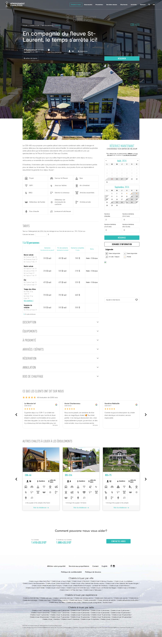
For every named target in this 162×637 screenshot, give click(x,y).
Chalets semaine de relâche (106, 600)
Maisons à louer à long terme (91, 602)
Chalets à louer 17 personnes (59, 617)
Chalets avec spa (45, 598)
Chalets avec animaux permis (83, 598)
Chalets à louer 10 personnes (120, 612)
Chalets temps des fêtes (57, 602)
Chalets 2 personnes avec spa (63, 598)
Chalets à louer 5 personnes (120, 610)
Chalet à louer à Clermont (80, 581)
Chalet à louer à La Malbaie (123, 581)
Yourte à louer (107, 602)
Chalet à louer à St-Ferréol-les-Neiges (103, 588)
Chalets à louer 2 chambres (70, 619)
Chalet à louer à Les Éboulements (34, 583)
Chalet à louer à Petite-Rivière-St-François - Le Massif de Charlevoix (85, 585)
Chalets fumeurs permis (60, 600)
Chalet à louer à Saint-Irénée (35, 588)
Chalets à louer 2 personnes (60, 610)
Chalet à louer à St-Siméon (126, 588)
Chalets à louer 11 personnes (39, 615)
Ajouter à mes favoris (113, 300)
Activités (134, 4)
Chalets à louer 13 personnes (80, 615)
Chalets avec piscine (120, 598)
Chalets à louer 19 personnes (100, 617)
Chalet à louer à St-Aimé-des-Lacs (78, 588)
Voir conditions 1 (29, 301)
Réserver (122, 59)
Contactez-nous (118, 541)
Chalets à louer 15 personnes (121, 615)
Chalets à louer (76, 4)
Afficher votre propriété (56, 566)
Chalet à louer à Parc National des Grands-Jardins (87, 583)
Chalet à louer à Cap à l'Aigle (60, 581)
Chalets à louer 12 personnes (59, 615)
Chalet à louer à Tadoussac (92, 590)
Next (134, 102)
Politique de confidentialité (71, 572)
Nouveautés (88, 4)
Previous (28, 102)
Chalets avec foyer (45, 600)
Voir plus (55, 425)
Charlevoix (124, 4)
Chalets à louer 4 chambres (109, 619)
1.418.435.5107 (38, 542)
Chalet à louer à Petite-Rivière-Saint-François (46, 585)
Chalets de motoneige (30, 600)
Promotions (99, 4)
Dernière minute (111, 4)
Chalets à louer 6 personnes (40, 612)
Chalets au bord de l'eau (31, 598)
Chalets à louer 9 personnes (100, 612)
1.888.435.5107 (63, 542)
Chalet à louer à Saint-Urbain (55, 588)
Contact (143, 4)
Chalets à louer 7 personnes (60, 612)
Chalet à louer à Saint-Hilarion (119, 585)
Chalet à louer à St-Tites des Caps (71, 590)
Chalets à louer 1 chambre (51, 619)
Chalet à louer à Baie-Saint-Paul (39, 581)
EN (154, 4)
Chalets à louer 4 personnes (100, 610)
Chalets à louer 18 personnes (80, 617)
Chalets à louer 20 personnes (121, 617)
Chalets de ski (133, 598)
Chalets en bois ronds (73, 602)
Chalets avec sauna (75, 600)
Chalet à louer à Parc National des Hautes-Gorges (122, 583)
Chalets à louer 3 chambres (90, 619)
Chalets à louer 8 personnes (80, 612)
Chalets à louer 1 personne (40, 610)
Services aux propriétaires (79, 566)
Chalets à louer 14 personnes (100, 615)
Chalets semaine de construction (127, 600)
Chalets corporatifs (89, 600)
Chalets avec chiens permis (103, 598)
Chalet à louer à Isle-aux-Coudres (102, 581)
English (104, 566)
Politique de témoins (93, 572)
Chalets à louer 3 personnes (80, 610)
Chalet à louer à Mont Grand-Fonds (57, 583)
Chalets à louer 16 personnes (39, 617)
